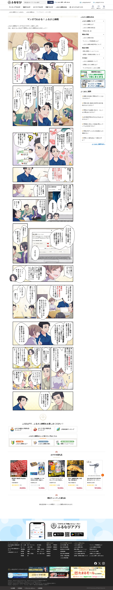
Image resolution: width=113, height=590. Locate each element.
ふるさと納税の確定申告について (92, 44)
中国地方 (55, 545)
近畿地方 (49, 555)
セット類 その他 (40, 553)
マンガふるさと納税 (94, 551)
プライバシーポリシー (30, 588)
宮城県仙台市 (34, 482)
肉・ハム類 (23, 545)
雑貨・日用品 (30, 553)
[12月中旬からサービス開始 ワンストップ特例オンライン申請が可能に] (93, 83)
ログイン (93, 8)
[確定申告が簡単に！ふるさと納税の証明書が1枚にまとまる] (93, 74)
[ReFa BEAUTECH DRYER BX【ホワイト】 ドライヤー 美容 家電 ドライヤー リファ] (94, 468)
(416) (58, 485)
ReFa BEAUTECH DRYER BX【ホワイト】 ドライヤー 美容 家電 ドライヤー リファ (94, 479)
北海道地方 (49, 547)
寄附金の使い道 (87, 31)
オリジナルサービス (77, 7)
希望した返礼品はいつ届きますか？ (92, 139)
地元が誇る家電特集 (64, 553)
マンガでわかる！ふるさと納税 (91, 68)
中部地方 (49, 553)
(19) (96, 485)
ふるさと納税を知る (61, 7)
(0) (39, 485)
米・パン (23, 547)
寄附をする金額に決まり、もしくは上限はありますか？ (92, 111)
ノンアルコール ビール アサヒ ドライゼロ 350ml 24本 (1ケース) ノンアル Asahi (56, 479)
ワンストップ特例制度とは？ (91, 41)
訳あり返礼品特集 (64, 547)
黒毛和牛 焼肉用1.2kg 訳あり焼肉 (19, 479)
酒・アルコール (30, 545)
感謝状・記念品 (40, 549)
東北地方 (49, 549)
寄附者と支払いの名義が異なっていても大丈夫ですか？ (92, 125)
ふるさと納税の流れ (88, 38)
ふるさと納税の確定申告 (79, 553)
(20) (77, 485)
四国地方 (55, 547)
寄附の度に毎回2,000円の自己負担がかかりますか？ (92, 104)
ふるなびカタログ (86, 2)
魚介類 (22, 553)
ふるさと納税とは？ (88, 24)
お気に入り (99, 8)
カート (104, 8)
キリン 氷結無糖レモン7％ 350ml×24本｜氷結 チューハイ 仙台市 (37, 479)
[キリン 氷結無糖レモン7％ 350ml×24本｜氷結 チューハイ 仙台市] (37, 468)
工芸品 (38, 547)
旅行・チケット (40, 551)
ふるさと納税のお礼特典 (95, 547)
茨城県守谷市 (52, 482)
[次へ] (102, 475)
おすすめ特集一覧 (64, 545)
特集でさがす (49, 7)
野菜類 (22, 555)
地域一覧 (49, 545)
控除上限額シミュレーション (91, 51)
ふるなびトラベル (99, 2)
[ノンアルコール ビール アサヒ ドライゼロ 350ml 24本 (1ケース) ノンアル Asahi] (56, 468)
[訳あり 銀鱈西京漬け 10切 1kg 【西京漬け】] (75, 468)
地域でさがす (26, 7)
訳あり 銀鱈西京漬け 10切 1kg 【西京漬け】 (75, 479)
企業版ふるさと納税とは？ (90, 64)
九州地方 (55, 549)
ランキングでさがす (14, 7)
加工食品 (39, 545)
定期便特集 (62, 551)
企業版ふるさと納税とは (95, 553)
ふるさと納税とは (30, 12)
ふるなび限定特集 (64, 557)
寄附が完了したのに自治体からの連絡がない (92, 132)
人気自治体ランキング (13, 552)
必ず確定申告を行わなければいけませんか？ (92, 118)
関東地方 (49, 551)
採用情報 (40, 588)
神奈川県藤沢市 (72, 482)
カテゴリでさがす (38, 7)
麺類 (28, 551)
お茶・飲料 (29, 547)
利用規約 (20, 588)
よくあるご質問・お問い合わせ (63, 2)
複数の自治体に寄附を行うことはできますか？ (92, 97)
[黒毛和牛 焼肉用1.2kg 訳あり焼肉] (18, 468)
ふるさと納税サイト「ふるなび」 (16, 12)
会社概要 (13, 588)
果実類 (22, 551)
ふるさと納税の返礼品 (89, 27)
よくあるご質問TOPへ (98, 144)
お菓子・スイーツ (31, 549)
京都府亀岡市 (15, 482)
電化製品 (23, 549)
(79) (21, 485)
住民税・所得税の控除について (91, 54)
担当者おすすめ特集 (64, 549)
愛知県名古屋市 (91, 482)
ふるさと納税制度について (90, 61)
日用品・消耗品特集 (64, 555)
